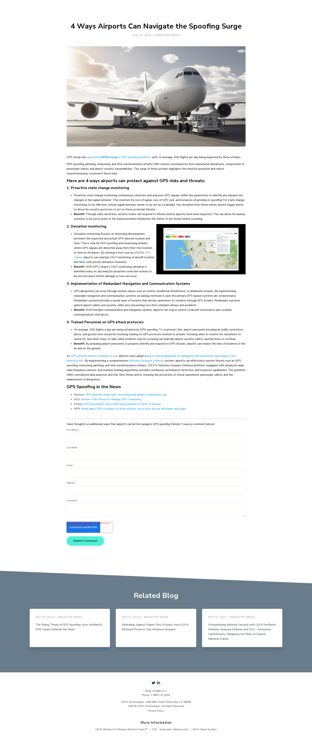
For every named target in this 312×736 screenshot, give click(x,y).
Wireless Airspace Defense (146, 361)
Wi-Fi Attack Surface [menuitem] (204, 729)
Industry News (167, 35)
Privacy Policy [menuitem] (156, 711)
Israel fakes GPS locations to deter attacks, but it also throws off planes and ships (133, 409)
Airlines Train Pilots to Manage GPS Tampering (111, 399)
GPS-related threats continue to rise (94, 356)
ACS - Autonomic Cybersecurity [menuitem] (170, 729)
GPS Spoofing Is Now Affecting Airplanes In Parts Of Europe (122, 404)
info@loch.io (160, 691)
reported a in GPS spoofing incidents (119, 157)
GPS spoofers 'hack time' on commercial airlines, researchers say (126, 395)
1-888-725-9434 (160, 695)
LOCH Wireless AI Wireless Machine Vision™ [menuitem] (122, 729)
